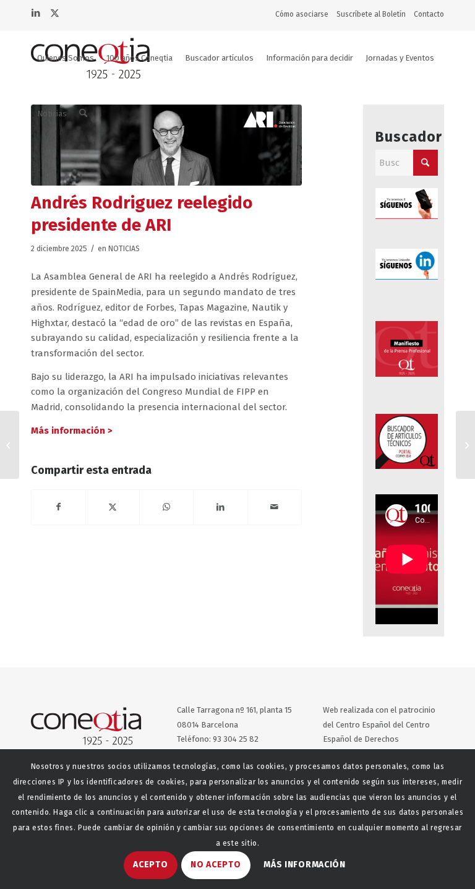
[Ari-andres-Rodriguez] (166, 145)
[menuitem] (304, 14)
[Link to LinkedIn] (35, 11)
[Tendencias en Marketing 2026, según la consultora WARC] (9, 445)
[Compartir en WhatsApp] (166, 507)
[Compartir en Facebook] (58, 507)
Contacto (429, 14)
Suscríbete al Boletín (371, 14)
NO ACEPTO (215, 864)
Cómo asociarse (301, 14)
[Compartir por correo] (274, 507)
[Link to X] (54, 11)
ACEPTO (150, 864)
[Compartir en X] (112, 507)
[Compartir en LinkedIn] (220, 507)
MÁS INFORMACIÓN (304, 864)
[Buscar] (83, 114)
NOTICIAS (124, 248)
